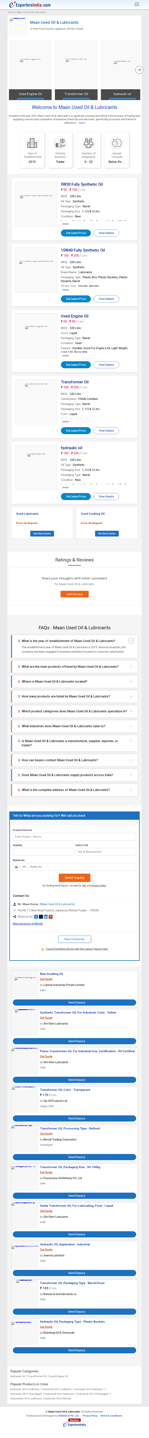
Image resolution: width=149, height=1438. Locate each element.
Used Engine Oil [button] (30, 94)
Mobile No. (19, 860)
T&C (84, 885)
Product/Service (22, 830)
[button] (36, 917)
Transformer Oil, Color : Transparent (65, 1090)
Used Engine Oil (58, 1376)
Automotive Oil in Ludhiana (26, 1398)
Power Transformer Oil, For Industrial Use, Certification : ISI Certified (87, 1051)
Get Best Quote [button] (42, 533)
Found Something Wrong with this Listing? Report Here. (77, 948)
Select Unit (81, 845)
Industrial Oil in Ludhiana (56, 1389)
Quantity (17, 845)
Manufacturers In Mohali (28, 923)
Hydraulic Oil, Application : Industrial (65, 1244)
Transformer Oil (37, 1376)
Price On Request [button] (26, 523)
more (82, 122)
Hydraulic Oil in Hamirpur (88, 1389)
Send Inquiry (74, 878)
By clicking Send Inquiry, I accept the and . (74, 885)
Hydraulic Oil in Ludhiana (24, 1389)
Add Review (75, 594)
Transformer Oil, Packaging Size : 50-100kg (70, 1167)
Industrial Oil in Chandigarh (93, 1393)
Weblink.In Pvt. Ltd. (68, 1415)
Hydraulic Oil (17, 1376)
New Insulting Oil (51, 974)
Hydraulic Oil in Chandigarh (26, 1393)
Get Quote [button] (46, 979)
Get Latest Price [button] (76, 233)
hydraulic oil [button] (122, 94)
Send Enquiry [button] (76, 1002)
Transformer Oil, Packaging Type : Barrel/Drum (72, 1283)
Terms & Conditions (111, 1415)
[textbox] (105, 852)
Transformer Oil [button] (76, 94)
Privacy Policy (99, 885)
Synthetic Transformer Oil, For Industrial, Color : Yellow (78, 1012)
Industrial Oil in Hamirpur (59, 1393)
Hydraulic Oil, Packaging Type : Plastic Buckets (72, 1321)
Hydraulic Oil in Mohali (58, 1398)
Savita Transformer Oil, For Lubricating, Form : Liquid (76, 1206)
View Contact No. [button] (74, 939)
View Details (106, 233)
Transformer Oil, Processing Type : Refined (70, 1128)
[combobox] (19, 866)
